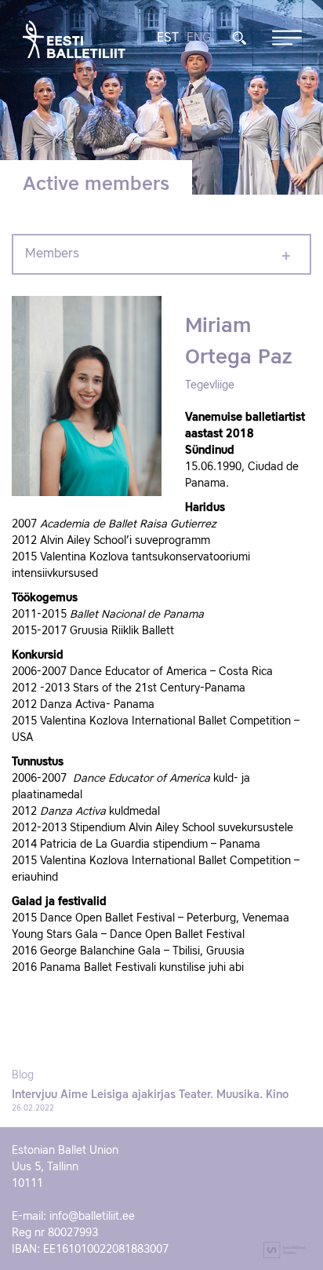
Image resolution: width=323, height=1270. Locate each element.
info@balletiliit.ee (92, 1216)
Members (52, 254)
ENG (199, 38)
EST (168, 38)
